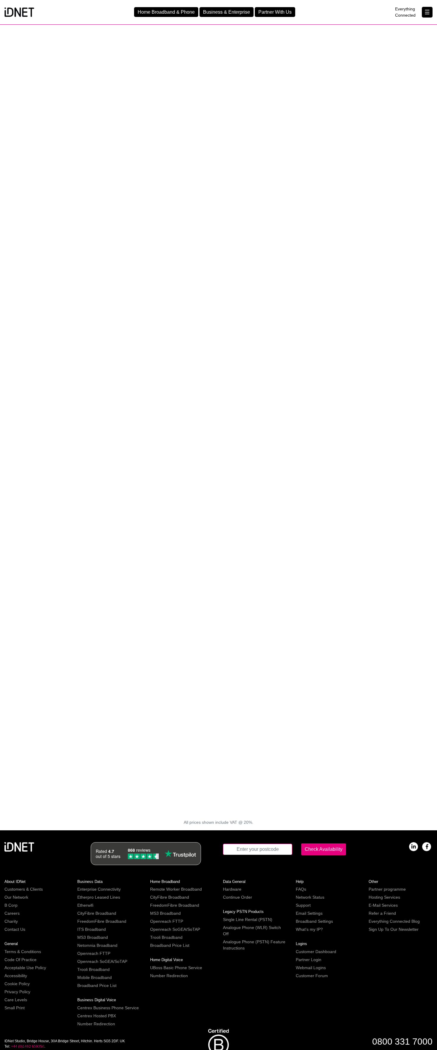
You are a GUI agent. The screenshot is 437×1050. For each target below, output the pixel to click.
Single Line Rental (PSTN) (247, 919)
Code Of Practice (20, 959)
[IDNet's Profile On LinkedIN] (413, 846)
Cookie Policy (17, 983)
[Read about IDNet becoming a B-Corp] (218, 1046)
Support (303, 905)
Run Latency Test (145, 710)
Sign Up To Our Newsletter (394, 929)
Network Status (310, 897)
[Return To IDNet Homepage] (19, 11)
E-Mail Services (383, 905)
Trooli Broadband (93, 969)
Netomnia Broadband (97, 945)
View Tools (291, 805)
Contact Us (14, 929)
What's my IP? (309, 929)
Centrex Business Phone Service (108, 1007)
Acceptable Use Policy (25, 967)
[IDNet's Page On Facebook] (427, 846)
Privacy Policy (17, 991)
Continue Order (237, 897)
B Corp (11, 905)
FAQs (301, 889)
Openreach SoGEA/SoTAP (102, 961)
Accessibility (15, 975)
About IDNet (15, 881)
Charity (11, 921)
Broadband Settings (314, 921)
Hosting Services (384, 897)
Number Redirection (96, 1023)
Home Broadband (165, 881)
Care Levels (15, 999)
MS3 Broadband (92, 937)
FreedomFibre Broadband (101, 921)
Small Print (14, 1007)
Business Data (90, 881)
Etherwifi (85, 905)
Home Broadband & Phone (166, 12)
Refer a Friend (382, 913)
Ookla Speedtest (327, 627)
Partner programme (387, 889)
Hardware (232, 889)
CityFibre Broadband (96, 913)
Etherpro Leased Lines (98, 897)
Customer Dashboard (316, 951)
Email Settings (309, 913)
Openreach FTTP (93, 953)
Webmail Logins (311, 967)
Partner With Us (275, 12)
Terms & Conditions (22, 951)
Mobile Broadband (94, 977)
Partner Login (308, 959)
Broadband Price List (97, 985)
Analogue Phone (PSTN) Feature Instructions (254, 944)
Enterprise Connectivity (99, 889)
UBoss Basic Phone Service (176, 967)
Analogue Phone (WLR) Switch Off (252, 930)
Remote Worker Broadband (176, 889)
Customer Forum (312, 975)
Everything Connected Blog (394, 921)
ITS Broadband (91, 929)
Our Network (16, 897)
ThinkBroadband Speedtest (254, 627)
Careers (12, 913)
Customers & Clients (23, 889)
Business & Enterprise (226, 12)
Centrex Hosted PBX (96, 1015)
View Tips (145, 532)
